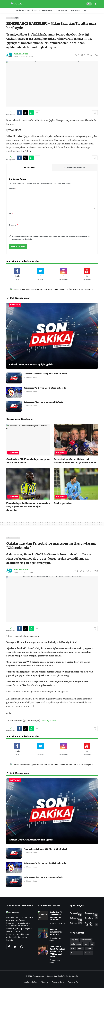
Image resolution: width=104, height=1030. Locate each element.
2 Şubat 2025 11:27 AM (23, 57)
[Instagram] (21, 946)
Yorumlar (31, 167)
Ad (11, 213)
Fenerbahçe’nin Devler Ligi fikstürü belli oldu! (45, 374)
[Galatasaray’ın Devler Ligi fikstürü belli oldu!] (14, 392)
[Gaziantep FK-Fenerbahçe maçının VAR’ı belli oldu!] (28, 440)
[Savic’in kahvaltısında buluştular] (43, 933)
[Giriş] (96, 4)
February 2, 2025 (48, 720)
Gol (86, 944)
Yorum (12, 188)
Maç (72, 948)
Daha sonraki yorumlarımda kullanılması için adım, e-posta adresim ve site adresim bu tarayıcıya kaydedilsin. (51, 237)
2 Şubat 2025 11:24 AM (23, 572)
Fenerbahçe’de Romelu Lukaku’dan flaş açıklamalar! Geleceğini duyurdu (28, 507)
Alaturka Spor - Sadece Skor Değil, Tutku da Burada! (55, 976)
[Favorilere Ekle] (95, 112)
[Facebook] (8, 946)
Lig (92, 944)
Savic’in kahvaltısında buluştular (55, 932)
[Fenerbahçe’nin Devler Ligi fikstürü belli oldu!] (14, 378)
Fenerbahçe (12, 18)
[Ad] (52, 289)
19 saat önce (31, 377)
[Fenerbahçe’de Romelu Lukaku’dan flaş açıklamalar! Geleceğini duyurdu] (28, 484)
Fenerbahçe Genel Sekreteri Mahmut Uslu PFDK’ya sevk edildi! (57, 951)
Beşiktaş (76, 923)
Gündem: (91, 918)
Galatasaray (15, 305)
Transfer (88, 953)
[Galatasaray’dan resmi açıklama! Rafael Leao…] (14, 406)
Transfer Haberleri (91, 924)
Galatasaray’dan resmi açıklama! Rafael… (43, 402)
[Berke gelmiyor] (76, 484)
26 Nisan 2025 (58, 923)
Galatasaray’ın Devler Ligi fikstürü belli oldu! (44, 388)
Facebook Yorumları (76, 167)
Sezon (80, 948)
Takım (88, 948)
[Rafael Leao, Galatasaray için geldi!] (52, 336)
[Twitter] (15, 946)
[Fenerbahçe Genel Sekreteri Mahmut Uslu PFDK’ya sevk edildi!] (76, 440)
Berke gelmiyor (63, 503)
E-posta (13, 225)
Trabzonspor (91, 913)
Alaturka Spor (21, 54)
